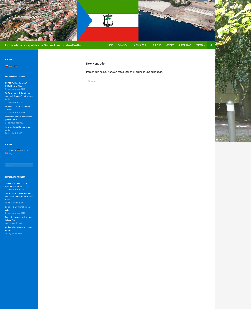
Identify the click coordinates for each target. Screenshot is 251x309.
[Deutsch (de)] (10, 65)
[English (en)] (15, 65)
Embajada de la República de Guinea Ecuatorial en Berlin (43, 45)
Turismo (157, 45)
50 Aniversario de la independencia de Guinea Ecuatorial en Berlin (19, 96)
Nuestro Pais (184, 45)
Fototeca (200, 45)
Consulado (140, 45)
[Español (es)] (6, 65)
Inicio (110, 45)
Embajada (122, 45)
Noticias (170, 45)
